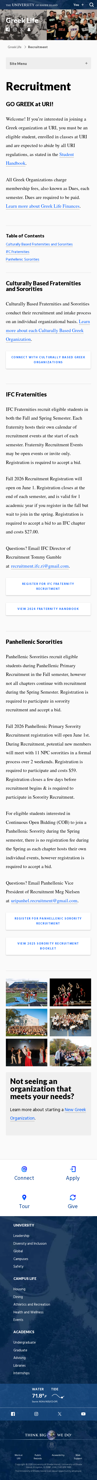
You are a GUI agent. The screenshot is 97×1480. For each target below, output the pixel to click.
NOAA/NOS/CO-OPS (48, 1402)
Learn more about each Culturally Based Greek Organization (48, 330)
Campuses (20, 1259)
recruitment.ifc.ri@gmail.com (40, 566)
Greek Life (22, 20)
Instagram (15, 29)
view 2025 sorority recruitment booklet (48, 946)
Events (18, 1320)
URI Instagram (36, 1414)
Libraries (19, 1366)
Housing (19, 1289)
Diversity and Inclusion (30, 1244)
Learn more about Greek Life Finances (43, 206)
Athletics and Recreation (31, 1304)
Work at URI (19, 1457)
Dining (18, 1297)
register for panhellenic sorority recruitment (48, 921)
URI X (60, 1414)
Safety (18, 1266)
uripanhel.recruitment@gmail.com (44, 900)
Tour (24, 1206)
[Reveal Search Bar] (91, 4)
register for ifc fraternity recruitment (48, 586)
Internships (21, 1373)
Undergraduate (24, 1342)
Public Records (38, 1457)
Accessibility (58, 1455)
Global (18, 1251)
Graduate (20, 1350)
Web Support (78, 1457)
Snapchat (29, 29)
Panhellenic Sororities (22, 260)
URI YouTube (83, 1414)
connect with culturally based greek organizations (48, 360)
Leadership (21, 1236)
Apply (73, 1178)
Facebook (8, 29)
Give (73, 1206)
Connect (24, 1178)
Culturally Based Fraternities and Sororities (39, 244)
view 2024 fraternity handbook (48, 609)
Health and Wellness (28, 1312)
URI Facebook (13, 1414)
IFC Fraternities (17, 252)
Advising (19, 1358)
